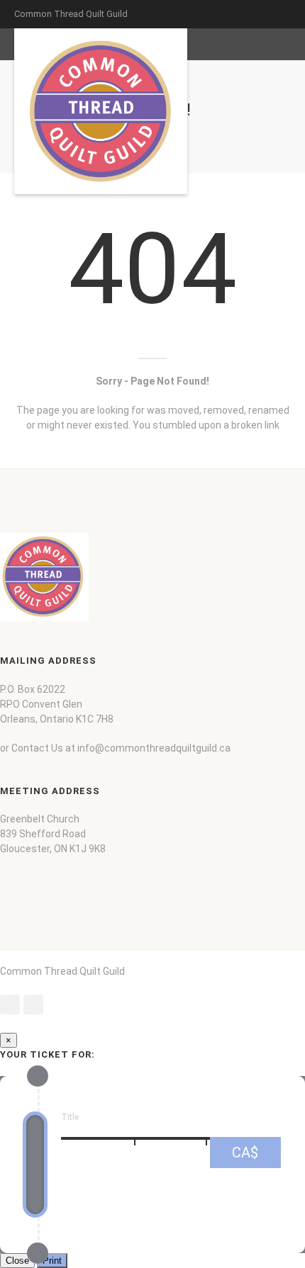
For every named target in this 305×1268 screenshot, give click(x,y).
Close (17, 1260)
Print (52, 1260)
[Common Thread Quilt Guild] (101, 111)
